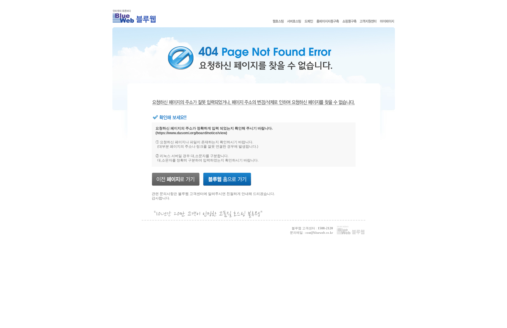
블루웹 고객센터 (191, 194)
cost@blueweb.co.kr (319, 232)
